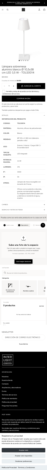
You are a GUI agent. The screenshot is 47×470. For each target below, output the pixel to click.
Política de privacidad (9, 402)
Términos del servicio (9, 395)
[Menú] (2, 9)
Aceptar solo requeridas (23, 456)
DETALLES (5, 115)
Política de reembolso (9, 399)
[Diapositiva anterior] (2, 3)
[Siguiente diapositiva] (44, 3)
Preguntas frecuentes (9, 406)
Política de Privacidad (9, 468)
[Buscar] (7, 9)
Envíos (4, 391)
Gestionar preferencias (23, 461)
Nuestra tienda (7, 380)
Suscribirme (23, 344)
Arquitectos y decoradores (11, 388)
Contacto (5, 384)
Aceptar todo (23, 450)
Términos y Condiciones (26, 468)
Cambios (5, 204)
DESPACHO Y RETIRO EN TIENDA (12, 210)
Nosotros (5, 377)
